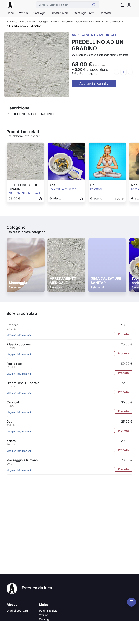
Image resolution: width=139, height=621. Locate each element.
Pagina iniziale (48, 610)
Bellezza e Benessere (62, 21)
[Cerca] (94, 4)
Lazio (23, 21)
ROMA (32, 21)
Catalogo (39, 13)
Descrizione (18, 108)
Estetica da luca (84, 21)
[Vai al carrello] (122, 4)
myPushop (12, 21)
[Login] (129, 4)
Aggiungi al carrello (94, 83)
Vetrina (43, 615)
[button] (9, 64)
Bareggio (43, 21)
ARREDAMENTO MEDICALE (109, 21)
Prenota (123, 334)
